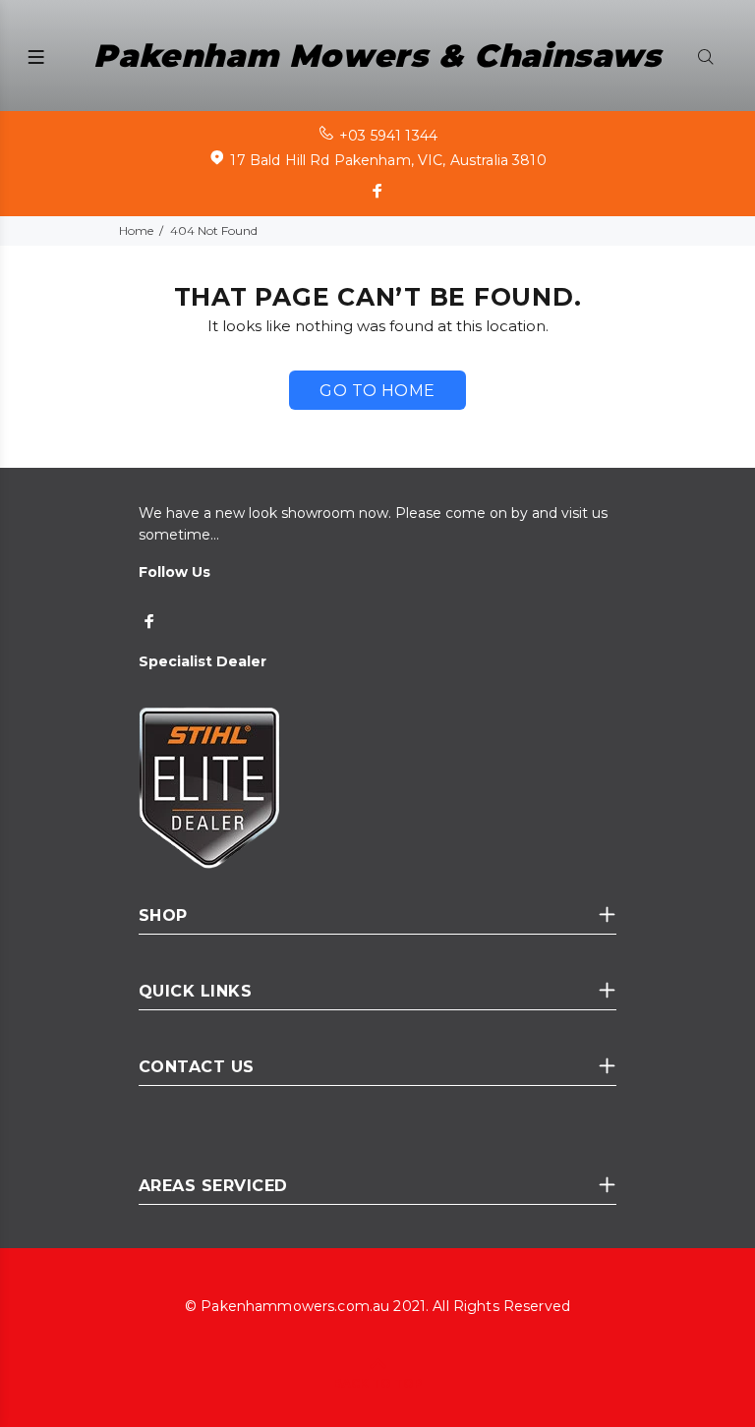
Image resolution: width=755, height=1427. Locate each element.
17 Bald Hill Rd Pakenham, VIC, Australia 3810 (388, 160)
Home (136, 230)
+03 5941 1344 (388, 135)
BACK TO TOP (378, 1383)
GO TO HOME (377, 390)
